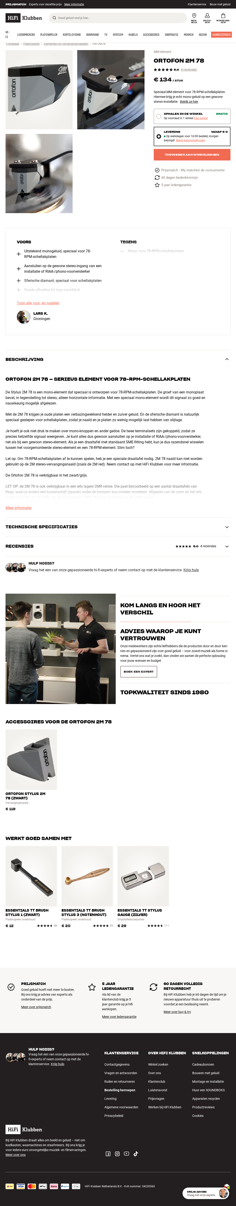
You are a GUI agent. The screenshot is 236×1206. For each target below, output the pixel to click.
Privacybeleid (113, 1116)
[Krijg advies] (223, 1193)
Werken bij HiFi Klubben (164, 1107)
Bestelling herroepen (119, 1090)
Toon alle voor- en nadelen (38, 303)
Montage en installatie (208, 1081)
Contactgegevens (117, 1064)
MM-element (162, 51)
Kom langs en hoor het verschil (160, 617)
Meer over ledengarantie (119, 1017)
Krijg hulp (191, 570)
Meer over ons (16, 1155)
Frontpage (12, 43)
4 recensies (189, 69)
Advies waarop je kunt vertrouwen (160, 643)
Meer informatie (69, 4)
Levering (110, 1098)
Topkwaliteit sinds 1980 (164, 664)
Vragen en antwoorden (120, 1073)
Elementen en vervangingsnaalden (66, 43)
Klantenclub (156, 1081)
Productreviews (203, 1107)
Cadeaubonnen (203, 1064)
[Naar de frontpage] (24, 18)
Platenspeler (31, 43)
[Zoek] (54, 18)
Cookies (198, 1116)
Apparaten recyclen (206, 1098)
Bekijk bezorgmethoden (190, 140)
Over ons (154, 1073)
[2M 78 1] (39, 89)
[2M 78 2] (110, 89)
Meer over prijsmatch (36, 1007)
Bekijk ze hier (189, 101)
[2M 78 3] (39, 173)
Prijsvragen (156, 1098)
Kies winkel (201, 118)
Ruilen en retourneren (119, 1081)
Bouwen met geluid (205, 1073)
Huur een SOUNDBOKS (208, 1090)
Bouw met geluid (220, 4)
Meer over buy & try (177, 1012)
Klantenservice (197, 4)
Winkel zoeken (158, 1064)
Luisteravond (157, 1090)
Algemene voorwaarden (121, 1107)
